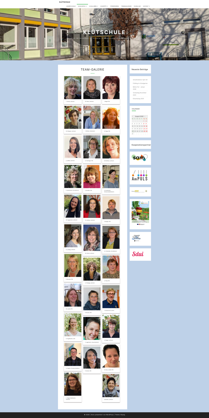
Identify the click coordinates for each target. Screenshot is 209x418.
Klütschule (64, 2)
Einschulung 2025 (138, 98)
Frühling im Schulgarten (140, 83)
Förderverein (114, 6)
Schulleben (93, 6)
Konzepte (103, 6)
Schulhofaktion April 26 (140, 80)
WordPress (110, 414)
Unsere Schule (71, 6)
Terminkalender (126, 6)
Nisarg (123, 414)
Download (137, 6)
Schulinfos (81, 6)
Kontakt (146, 6)
